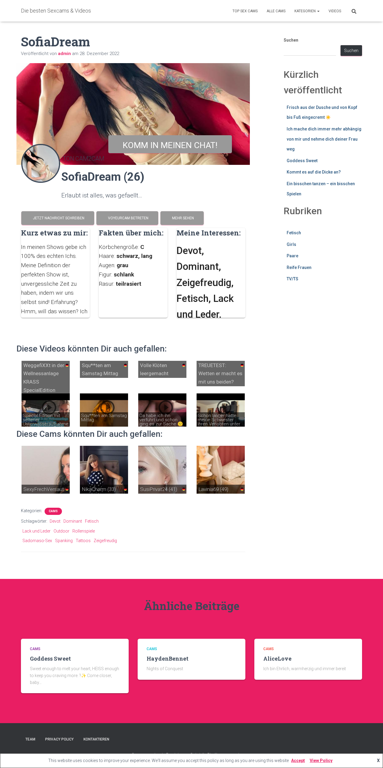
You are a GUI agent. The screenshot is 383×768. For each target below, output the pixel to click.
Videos (335, 11)
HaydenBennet (168, 658)
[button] (318, 11)
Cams (53, 511)
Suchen (291, 40)
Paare (292, 255)
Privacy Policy (59, 739)
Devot (55, 521)
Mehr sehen (182, 218)
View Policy (321, 760)
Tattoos (83, 540)
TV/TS (292, 278)
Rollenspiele (83, 531)
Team (30, 739)
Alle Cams (276, 11)
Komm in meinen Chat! (170, 145)
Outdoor (61, 531)
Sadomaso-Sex (37, 540)
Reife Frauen (299, 267)
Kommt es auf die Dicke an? (314, 172)
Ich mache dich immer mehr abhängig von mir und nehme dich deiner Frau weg (324, 139)
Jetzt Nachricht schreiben (57, 218)
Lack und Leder (36, 531)
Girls (291, 244)
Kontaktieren (96, 739)
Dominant (72, 521)
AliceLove (277, 658)
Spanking (64, 540)
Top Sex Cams (245, 11)
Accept (298, 760)
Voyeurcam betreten (127, 218)
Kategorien (305, 11)
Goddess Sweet (302, 160)
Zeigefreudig (105, 540)
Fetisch (92, 521)
